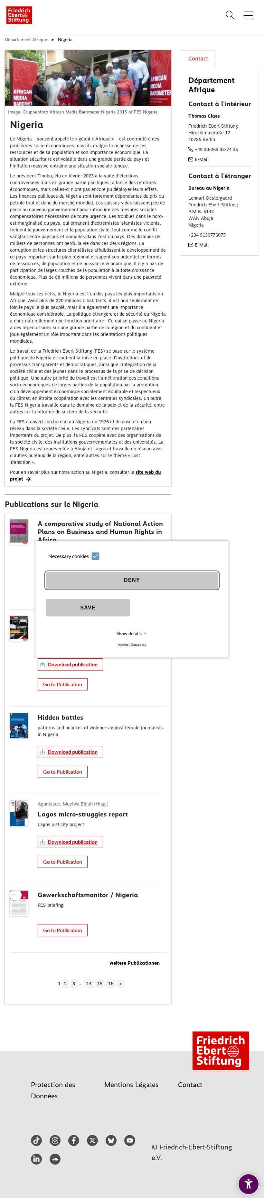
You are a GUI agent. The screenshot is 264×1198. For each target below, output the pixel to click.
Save (88, 607)
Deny (132, 580)
